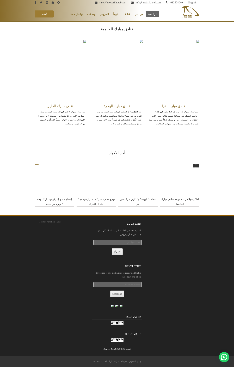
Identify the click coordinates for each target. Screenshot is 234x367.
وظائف (91, 14)
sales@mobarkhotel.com (113, 2)
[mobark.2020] (60, 2)
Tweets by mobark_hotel (50, 221)
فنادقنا (126, 14)
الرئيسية (152, 14)
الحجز (44, 13)
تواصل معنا (76, 14)
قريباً (116, 14)
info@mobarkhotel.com (148, 2)
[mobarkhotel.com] (190, 17)
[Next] (197, 165)
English (192, 2)
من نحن (139, 14)
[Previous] (194, 165)
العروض (104, 14)
